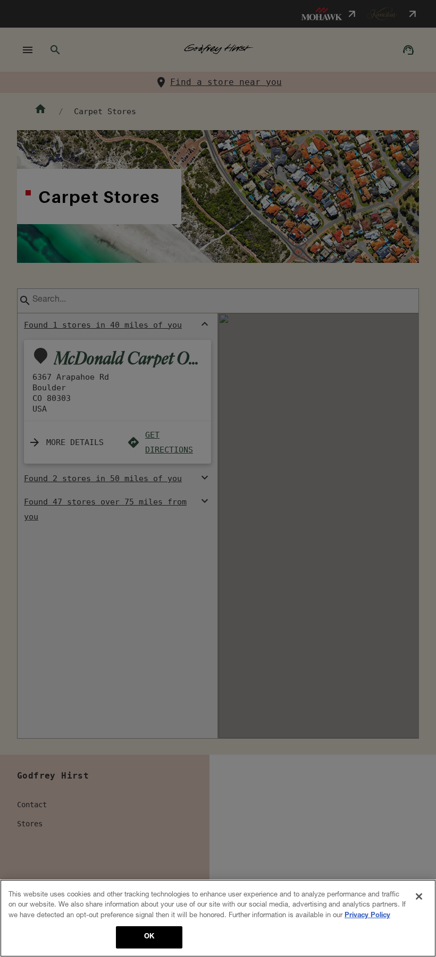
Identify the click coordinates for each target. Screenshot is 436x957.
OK (149, 937)
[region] (218, 918)
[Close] (419, 896)
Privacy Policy (367, 915)
